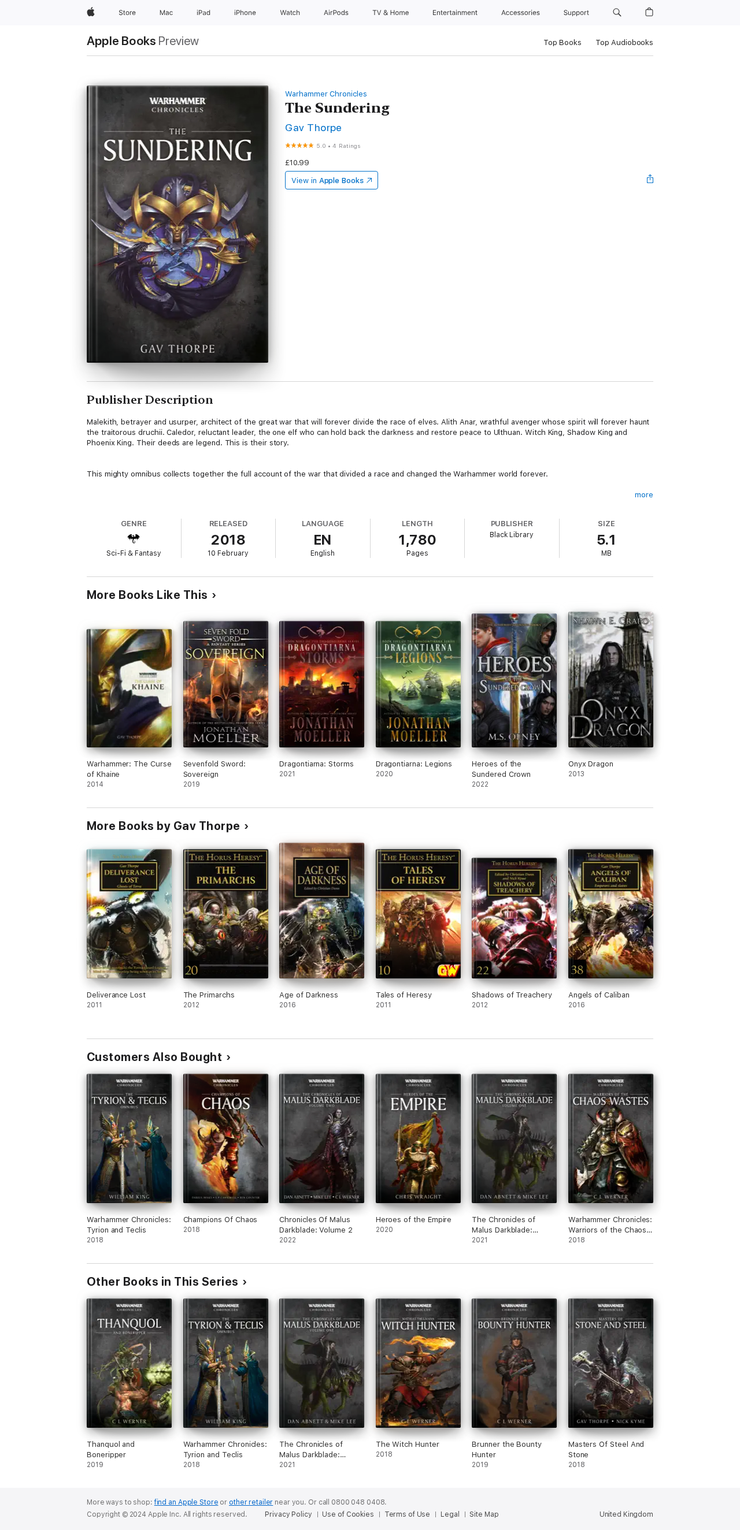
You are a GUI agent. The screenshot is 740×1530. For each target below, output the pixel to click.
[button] (617, 12)
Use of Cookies (347, 1514)
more (644, 494)
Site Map (483, 1514)
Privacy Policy (288, 1514)
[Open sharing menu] (650, 180)
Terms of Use (407, 1514)
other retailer (251, 1502)
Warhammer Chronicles (326, 94)
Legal (450, 1514)
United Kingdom (626, 1514)
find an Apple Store (186, 1502)
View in (327, 180)
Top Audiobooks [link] (624, 42)
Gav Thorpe (313, 127)
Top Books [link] (562, 42)
